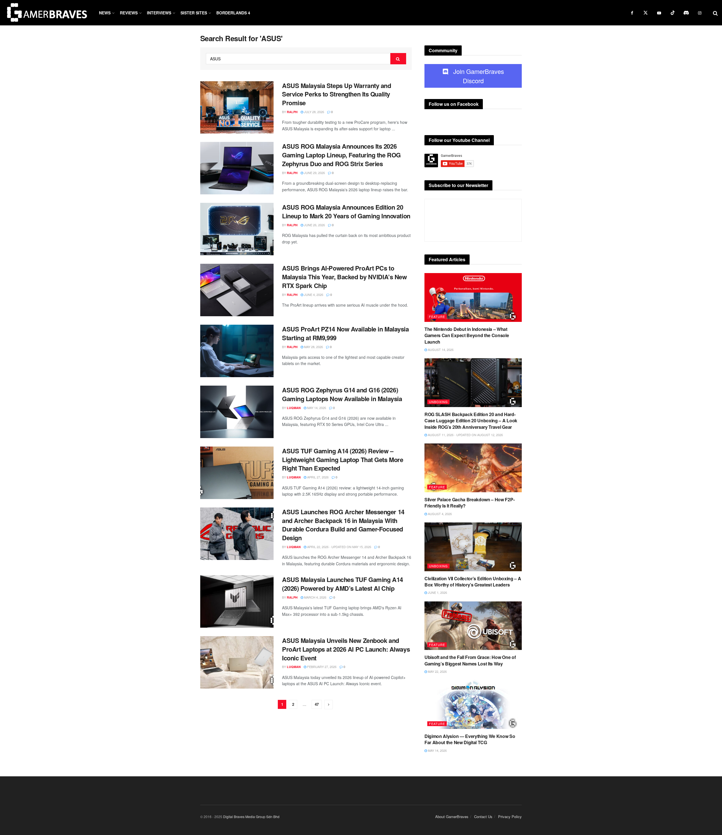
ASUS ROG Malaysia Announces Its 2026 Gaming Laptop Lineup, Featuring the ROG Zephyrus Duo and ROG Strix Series (341, 155)
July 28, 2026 (313, 111)
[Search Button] (398, 58)
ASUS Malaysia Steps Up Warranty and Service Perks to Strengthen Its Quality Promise (336, 94)
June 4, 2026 (313, 294)
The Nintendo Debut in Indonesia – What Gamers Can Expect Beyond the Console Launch (466, 335)
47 (317, 704)
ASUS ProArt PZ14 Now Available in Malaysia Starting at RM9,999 (345, 333)
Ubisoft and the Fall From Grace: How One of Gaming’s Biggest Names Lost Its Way (470, 660)
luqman (294, 408)
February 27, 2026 (321, 666)
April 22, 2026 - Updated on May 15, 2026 (338, 546)
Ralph (292, 112)
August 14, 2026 (440, 349)
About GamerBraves (451, 816)
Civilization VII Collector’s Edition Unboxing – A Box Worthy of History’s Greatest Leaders (472, 581)
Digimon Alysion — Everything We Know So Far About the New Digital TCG (469, 739)
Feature (437, 316)
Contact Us (483, 816)
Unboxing (438, 401)
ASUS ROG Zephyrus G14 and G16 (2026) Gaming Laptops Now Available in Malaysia (342, 394)
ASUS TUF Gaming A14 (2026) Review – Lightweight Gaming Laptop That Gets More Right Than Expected (342, 459)
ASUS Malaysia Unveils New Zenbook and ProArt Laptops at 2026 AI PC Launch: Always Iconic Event (346, 649)
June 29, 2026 (314, 172)
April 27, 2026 (317, 477)
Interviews (159, 13)
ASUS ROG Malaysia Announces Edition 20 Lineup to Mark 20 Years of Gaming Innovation (346, 211)
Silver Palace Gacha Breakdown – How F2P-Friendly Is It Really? (469, 502)
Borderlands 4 (233, 13)
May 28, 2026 (313, 346)
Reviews (129, 13)
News (105, 13)
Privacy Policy (510, 816)
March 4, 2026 (314, 597)
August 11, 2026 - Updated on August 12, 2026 (465, 434)
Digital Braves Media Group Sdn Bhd (251, 816)
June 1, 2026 (437, 592)
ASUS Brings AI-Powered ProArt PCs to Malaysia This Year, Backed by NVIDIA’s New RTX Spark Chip (344, 276)
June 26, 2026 (314, 225)
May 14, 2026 (316, 407)
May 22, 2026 (437, 671)
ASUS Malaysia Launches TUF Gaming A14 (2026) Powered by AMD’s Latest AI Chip (342, 584)
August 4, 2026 (439, 513)
